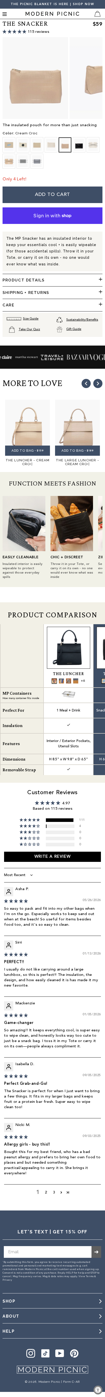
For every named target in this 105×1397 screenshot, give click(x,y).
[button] (15, 31)
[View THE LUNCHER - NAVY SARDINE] (61, 680)
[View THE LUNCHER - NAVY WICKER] (75, 680)
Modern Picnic (49, 1382)
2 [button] (46, 1192)
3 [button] (54, 1192)
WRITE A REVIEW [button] (52, 857)
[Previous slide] (86, 383)
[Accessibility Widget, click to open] (98, 1390)
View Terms (86, 1276)
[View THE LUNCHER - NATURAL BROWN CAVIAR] (54, 680)
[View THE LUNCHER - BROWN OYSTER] (68, 680)
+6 (83, 680)
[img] (16, 901)
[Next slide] (97, 383)
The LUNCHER (68, 674)
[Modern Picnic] (52, 1370)
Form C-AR (71, 1382)
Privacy (7, 1279)
